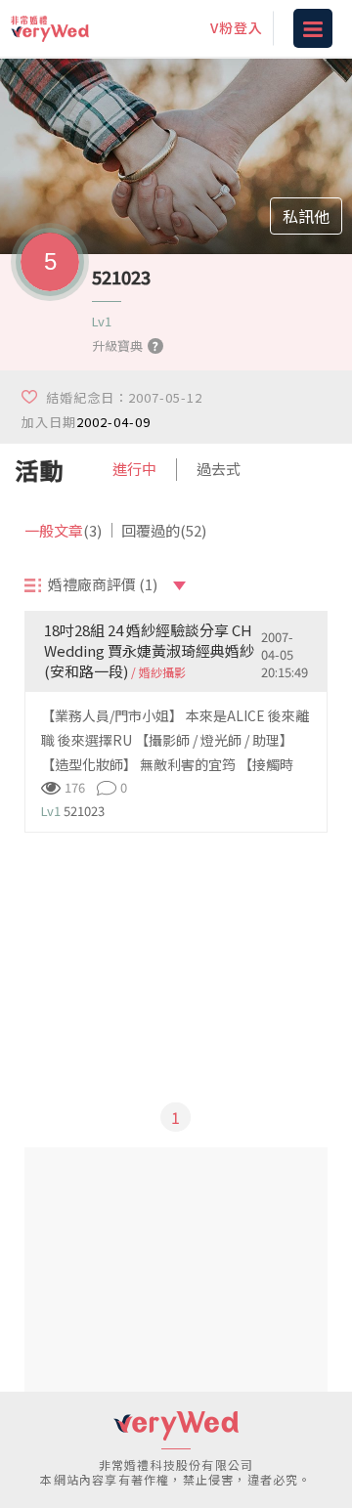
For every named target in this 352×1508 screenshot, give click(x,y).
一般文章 (63, 530)
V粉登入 (236, 27)
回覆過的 (163, 530)
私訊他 (306, 216)
